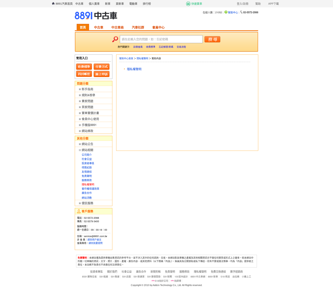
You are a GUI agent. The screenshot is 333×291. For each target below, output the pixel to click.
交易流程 (181, 46)
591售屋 (115, 276)
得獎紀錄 (87, 167)
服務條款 (87, 180)
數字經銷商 (236, 271)
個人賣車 (94, 3)
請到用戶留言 (94, 239)
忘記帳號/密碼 (166, 46)
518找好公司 (161, 280)
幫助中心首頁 (126, 58)
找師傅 (177, 280)
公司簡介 (87, 154)
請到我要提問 (96, 243)
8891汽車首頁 (64, 3)
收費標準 (150, 46)
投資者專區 (88, 163)
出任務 (235, 276)
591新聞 (167, 276)
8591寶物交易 (89, 276)
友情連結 (87, 171)
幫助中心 (233, 12)
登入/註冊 (242, 3)
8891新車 (213, 276)
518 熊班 (225, 276)
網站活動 (87, 197)
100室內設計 (181, 276)
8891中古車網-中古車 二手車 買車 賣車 (96, 15)
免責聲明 (87, 176)
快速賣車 (196, 3)
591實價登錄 (154, 276)
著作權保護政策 (90, 188)
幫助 (258, 3)
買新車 (120, 3)
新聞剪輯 (156, 271)
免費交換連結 (218, 271)
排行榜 (147, 3)
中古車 (79, 3)
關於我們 (112, 271)
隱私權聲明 (142, 58)
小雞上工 (246, 276)
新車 (107, 3)
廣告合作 (87, 193)
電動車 (133, 3)
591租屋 (103, 276)
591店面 (126, 276)
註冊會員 (138, 46)
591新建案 (139, 276)
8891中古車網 (198, 276)
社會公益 (87, 159)
